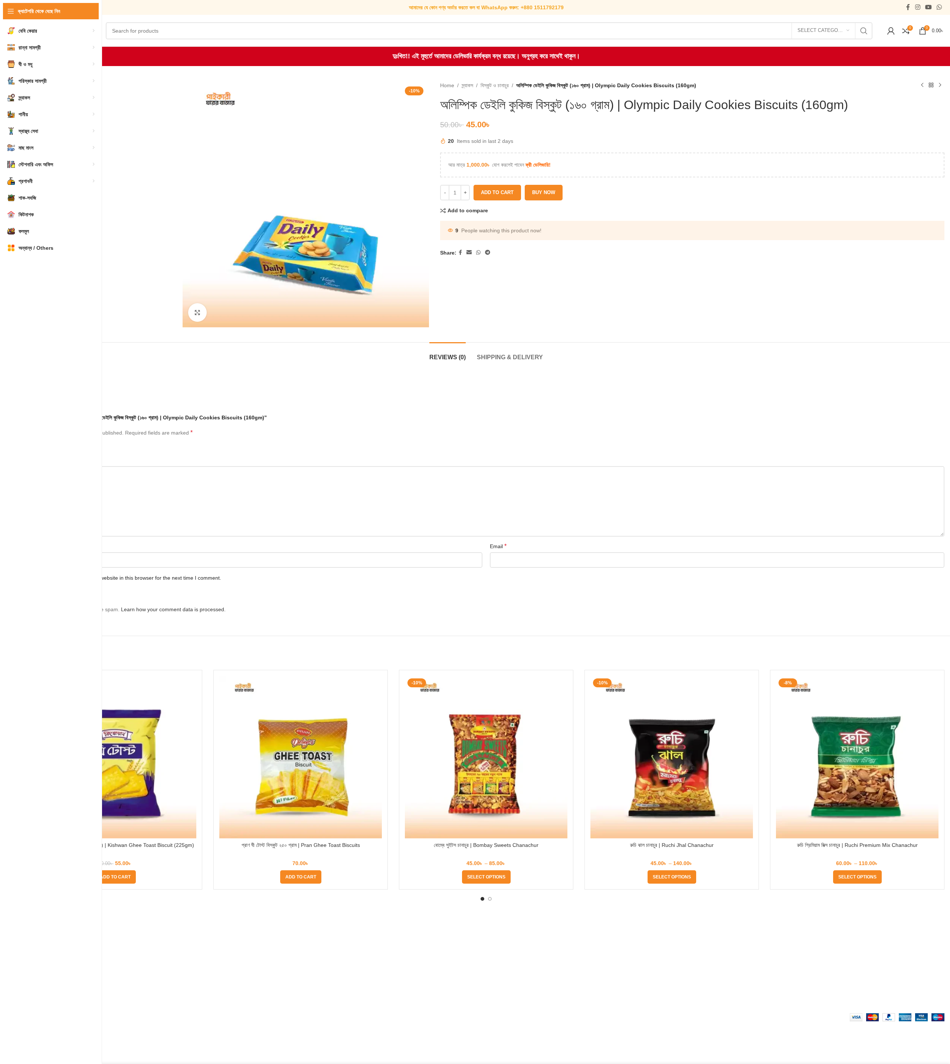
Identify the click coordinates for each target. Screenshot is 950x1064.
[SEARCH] (863, 30)
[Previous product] (922, 85)
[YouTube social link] (928, 7)
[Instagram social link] (918, 7)
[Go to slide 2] (490, 899)
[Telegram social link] (487, 253)
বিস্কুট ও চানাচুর (495, 85)
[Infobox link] (486, 7)
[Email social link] (469, 253)
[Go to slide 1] (482, 899)
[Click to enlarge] (197, 312)
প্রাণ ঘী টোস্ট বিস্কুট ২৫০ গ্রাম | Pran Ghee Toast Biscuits (301, 845)
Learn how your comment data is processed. (173, 609)
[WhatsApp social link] (939, 7)
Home (447, 85)
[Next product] (940, 85)
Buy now (543, 192)
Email (498, 546)
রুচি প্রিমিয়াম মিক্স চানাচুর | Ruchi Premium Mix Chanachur (857, 845)
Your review (43, 460)
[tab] (447, 353)
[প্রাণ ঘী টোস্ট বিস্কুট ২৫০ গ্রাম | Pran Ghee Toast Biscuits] (300, 757)
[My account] (891, 30)
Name (37, 546)
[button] (115, 877)
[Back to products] (931, 85)
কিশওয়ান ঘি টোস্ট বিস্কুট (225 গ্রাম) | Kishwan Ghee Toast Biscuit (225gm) (115, 845)
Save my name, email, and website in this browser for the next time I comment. (128, 578)
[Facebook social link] (908, 7)
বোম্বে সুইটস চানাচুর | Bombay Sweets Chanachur (486, 845)
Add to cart (497, 192)
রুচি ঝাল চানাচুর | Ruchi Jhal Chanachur (672, 845)
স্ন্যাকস (467, 85)
